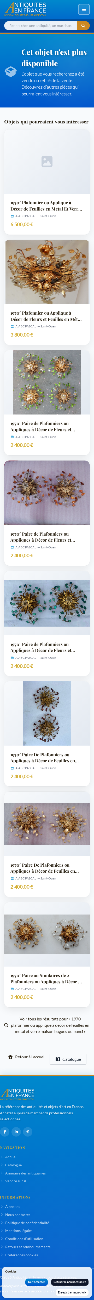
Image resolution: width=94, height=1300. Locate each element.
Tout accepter (36, 1282)
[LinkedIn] (16, 1132)
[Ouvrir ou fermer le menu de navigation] (84, 9)
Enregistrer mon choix (72, 1292)
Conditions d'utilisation (24, 1238)
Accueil (11, 1157)
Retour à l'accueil (30, 1056)
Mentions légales (18, 1230)
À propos (12, 1206)
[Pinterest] (27, 1132)
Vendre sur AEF (18, 1181)
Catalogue (71, 1059)
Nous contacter (17, 1214)
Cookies (10, 1271)
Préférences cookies (21, 1255)
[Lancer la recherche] (83, 25)
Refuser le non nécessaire (70, 1282)
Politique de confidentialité (27, 1222)
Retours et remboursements (27, 1247)
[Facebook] (4, 1132)
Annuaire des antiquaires (25, 1173)
